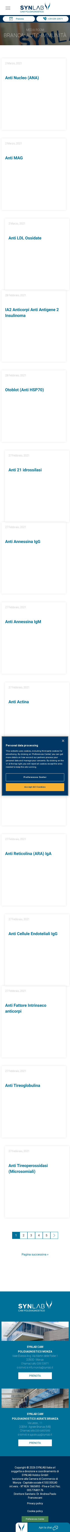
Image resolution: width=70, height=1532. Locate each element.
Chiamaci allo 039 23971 (35, 1363)
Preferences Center (35, 1519)
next (54, 1236)
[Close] (63, 741)
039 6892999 (42, 1430)
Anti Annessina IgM (23, 622)
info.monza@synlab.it (41, 1367)
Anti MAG (14, 158)
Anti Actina (19, 702)
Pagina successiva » (35, 1254)
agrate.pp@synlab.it (41, 1434)
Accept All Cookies (35, 787)
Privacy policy (35, 1503)
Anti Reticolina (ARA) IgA (28, 853)
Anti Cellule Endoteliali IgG (33, 934)
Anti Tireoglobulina (22, 1085)
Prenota (20, 19)
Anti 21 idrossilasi (25, 470)
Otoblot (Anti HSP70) (24, 390)
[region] (35, 766)
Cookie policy (35, 1511)
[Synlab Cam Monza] (35, 12)
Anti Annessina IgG (22, 541)
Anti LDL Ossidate (25, 238)
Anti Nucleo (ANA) (22, 78)
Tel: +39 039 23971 (53, 19)
